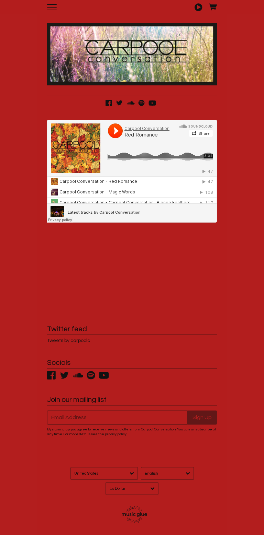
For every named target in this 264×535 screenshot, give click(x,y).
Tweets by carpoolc (68, 340)
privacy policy (115, 434)
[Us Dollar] (132, 488)
